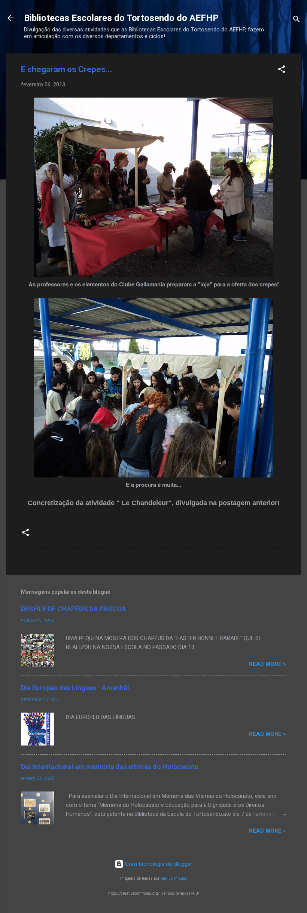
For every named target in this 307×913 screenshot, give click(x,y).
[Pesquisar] (296, 20)
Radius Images (174, 878)
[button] (281, 70)
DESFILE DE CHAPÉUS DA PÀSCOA (73, 609)
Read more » (267, 664)
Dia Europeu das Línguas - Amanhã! (75, 688)
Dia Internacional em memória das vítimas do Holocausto (110, 767)
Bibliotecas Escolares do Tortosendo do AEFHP (121, 18)
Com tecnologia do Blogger (158, 864)
